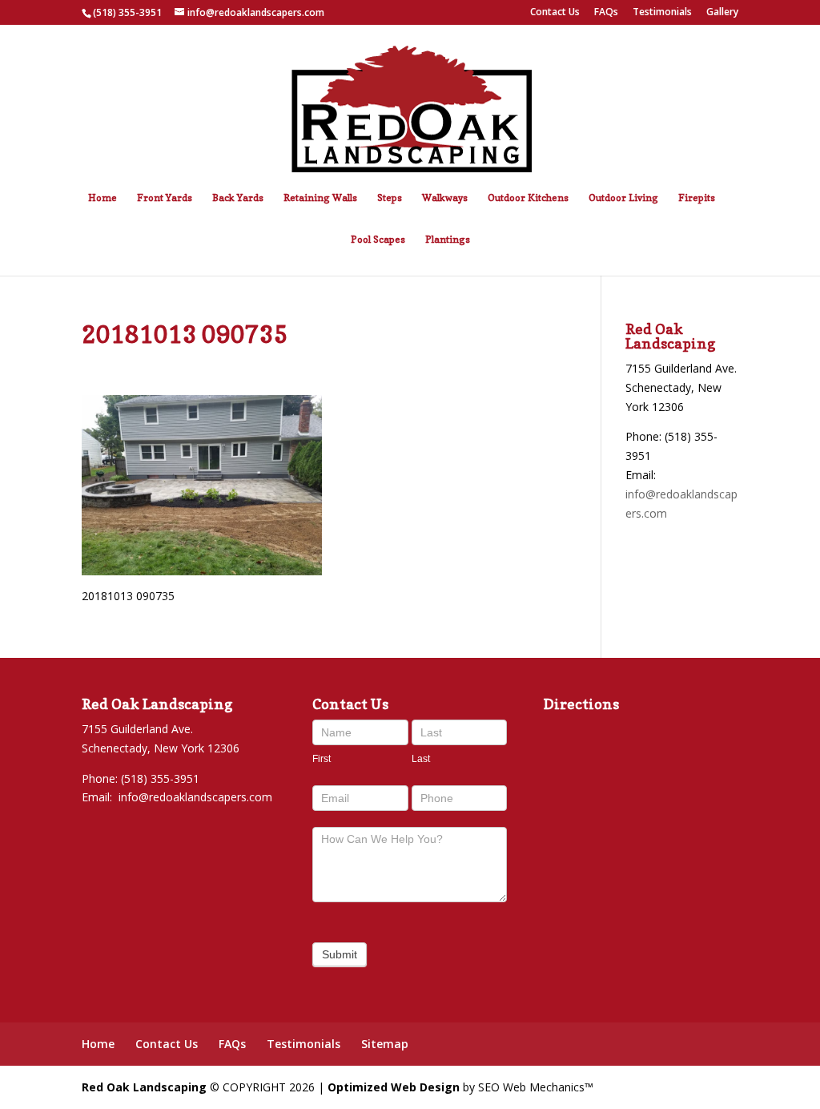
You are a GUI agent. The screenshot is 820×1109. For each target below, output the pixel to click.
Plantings (447, 239)
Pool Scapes (378, 239)
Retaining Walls (320, 198)
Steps (389, 198)
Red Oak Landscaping (144, 1087)
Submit (339, 954)
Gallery (722, 12)
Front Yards (164, 198)
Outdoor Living (623, 198)
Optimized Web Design (394, 1087)
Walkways (445, 198)
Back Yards (237, 198)
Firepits (696, 198)
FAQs (606, 12)
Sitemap (384, 1043)
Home (102, 198)
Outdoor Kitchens (528, 198)
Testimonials (662, 12)
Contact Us (555, 12)
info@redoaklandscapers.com (195, 797)
